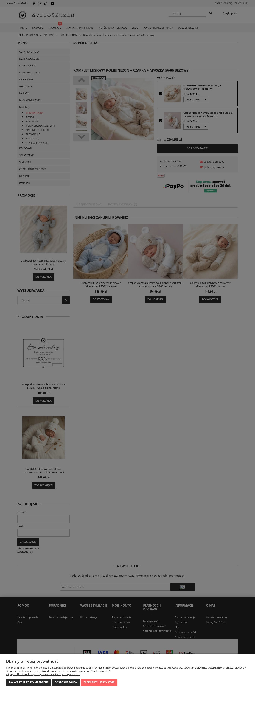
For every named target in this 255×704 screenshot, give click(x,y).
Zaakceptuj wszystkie (99, 682)
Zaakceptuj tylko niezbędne (29, 682)
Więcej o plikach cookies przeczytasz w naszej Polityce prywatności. (43, 674)
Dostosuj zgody (66, 682)
